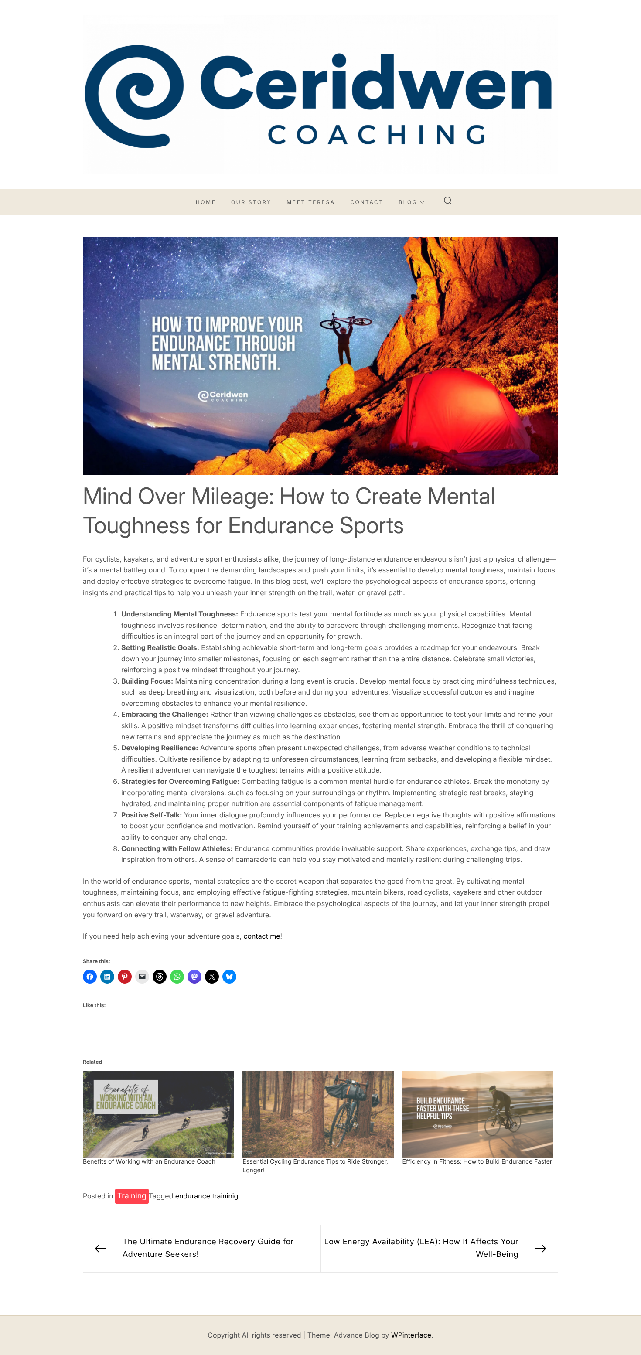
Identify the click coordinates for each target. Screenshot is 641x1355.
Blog (408, 202)
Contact (367, 202)
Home (206, 202)
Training (132, 1196)
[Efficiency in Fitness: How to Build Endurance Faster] (477, 1114)
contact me (261, 936)
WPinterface (411, 1335)
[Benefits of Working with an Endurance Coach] (158, 1114)
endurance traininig (207, 1196)
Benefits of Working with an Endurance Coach (149, 1161)
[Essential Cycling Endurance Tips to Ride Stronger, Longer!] (317, 1114)
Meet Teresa (310, 202)
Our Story (251, 202)
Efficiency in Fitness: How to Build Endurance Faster (477, 1161)
